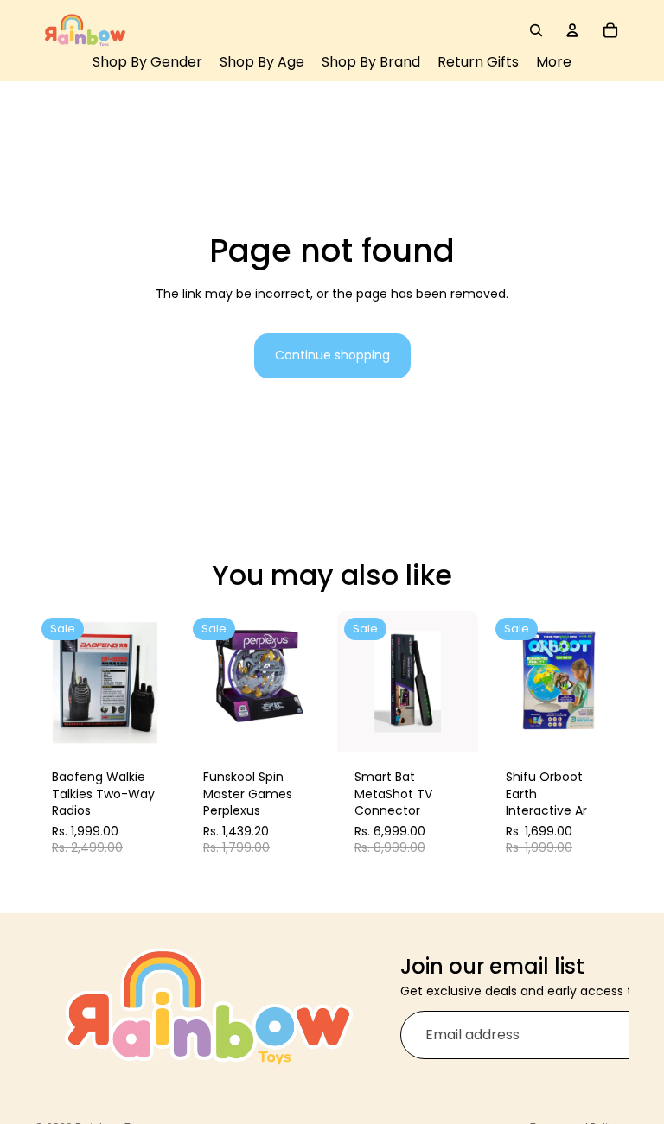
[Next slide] (156, 682)
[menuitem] (553, 62)
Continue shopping (332, 355)
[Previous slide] (54, 682)
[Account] (572, 30)
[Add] (149, 724)
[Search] (536, 30)
